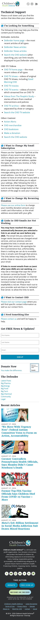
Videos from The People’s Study (19, 96)
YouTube (11, 573)
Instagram (15, 573)
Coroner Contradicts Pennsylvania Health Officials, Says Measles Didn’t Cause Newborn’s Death (19, 463)
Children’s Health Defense (13, 604)
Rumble (32, 4)
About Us (6, 609)
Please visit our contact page (14, 302)
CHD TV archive (11, 105)
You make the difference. (11, 370)
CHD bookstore (11, 129)
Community (6, 396)
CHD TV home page (13, 69)
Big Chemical (6, 394)
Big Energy (5, 386)
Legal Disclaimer (31, 604)
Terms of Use (10, 606)
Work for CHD (17, 609)
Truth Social (29, 573)
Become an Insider (20, 592)
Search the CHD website (15, 54)
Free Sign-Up (27, 585)
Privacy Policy (22, 606)
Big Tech (4, 391)
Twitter (28, 4)
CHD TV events (11, 89)
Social (35, 609)
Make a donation (12, 133)
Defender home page (14, 40)
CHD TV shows (11, 76)
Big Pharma (5, 383)
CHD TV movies (11, 85)
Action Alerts (10, 121)
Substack (33, 573)
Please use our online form (13, 205)
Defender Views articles (15, 51)
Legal (3, 399)
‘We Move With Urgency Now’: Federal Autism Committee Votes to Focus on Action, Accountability (19, 431)
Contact (27, 609)
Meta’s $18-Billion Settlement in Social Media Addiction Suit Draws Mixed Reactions (19, 525)
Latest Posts (6, 380)
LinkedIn (20, 573)
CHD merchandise (12, 125)
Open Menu (36, 4)
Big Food (4, 388)
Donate (11, 585)
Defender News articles (15, 47)
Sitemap (27, 615)
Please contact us (9, 319)
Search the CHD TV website (17, 112)
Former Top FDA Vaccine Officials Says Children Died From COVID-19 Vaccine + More (18, 495)
